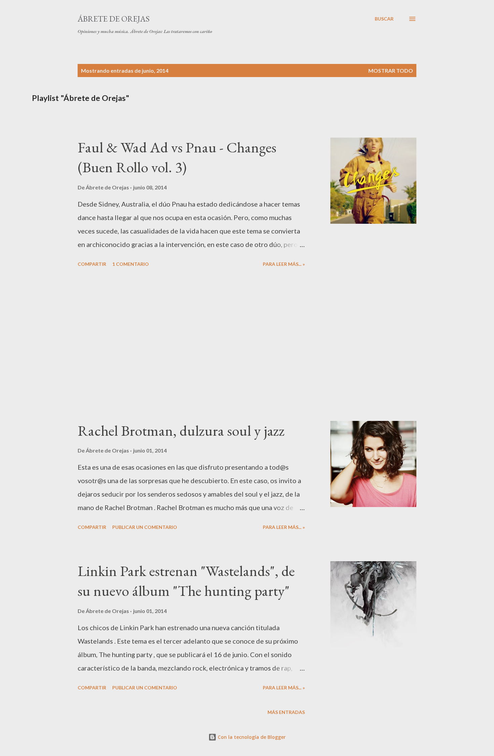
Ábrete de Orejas (114, 18)
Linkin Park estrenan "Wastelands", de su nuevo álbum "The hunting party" (186, 580)
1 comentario (130, 264)
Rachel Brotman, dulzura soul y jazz (181, 430)
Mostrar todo (390, 70)
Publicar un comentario (144, 527)
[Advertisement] (191, 345)
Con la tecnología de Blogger (251, 737)
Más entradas (286, 712)
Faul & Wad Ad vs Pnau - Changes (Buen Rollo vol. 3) (177, 157)
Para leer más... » (284, 264)
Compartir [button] (92, 264)
